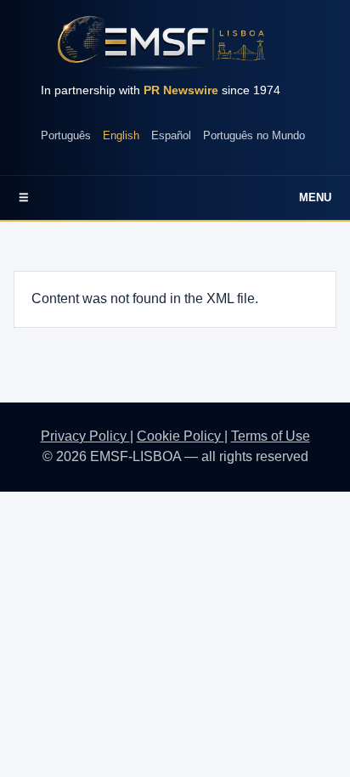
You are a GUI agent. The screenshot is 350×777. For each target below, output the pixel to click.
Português (66, 135)
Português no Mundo (254, 135)
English (121, 135)
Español (171, 135)
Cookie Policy (180, 436)
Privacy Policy (85, 436)
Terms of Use (270, 436)
